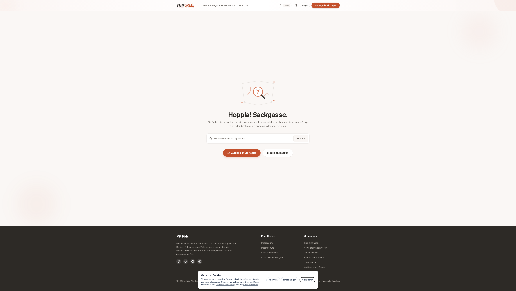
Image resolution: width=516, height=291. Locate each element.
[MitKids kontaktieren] (199, 261)
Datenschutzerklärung (225, 284)
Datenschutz (267, 247)
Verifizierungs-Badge (314, 267)
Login (305, 5)
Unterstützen (310, 262)
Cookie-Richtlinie (250, 284)
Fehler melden (311, 252)
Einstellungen (289, 280)
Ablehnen (273, 280)
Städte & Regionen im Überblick (219, 5)
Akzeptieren (307, 280)
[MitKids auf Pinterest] (192, 261)
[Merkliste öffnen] (295, 5)
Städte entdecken (278, 152)
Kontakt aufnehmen (314, 257)
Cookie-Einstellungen (272, 257)
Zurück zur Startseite (243, 152)
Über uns (243, 5)
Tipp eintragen (311, 243)
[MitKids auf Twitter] (185, 261)
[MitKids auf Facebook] (178, 261)
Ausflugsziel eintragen (325, 5)
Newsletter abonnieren (315, 247)
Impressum (267, 243)
